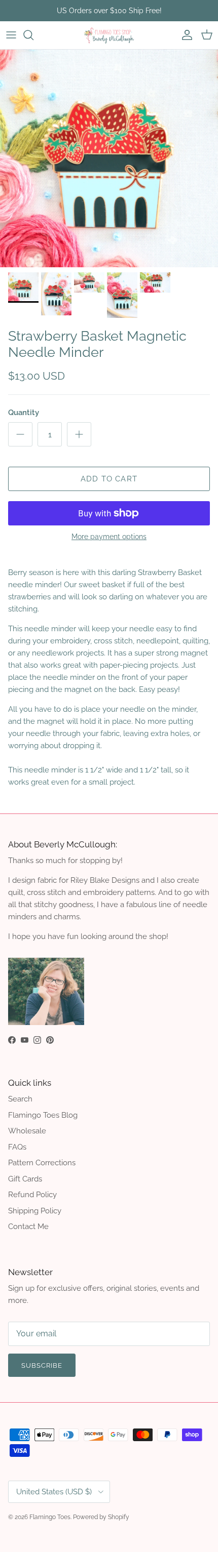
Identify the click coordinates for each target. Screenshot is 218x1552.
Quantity (23, 412)
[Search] (33, 35)
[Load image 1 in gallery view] (109, 158)
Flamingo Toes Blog (43, 1115)
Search (20, 1099)
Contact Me (28, 1226)
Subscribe (41, 1365)
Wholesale (27, 1130)
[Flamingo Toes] (109, 35)
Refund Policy (32, 1194)
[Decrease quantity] (20, 434)
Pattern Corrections (42, 1162)
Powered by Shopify (101, 1517)
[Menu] (11, 35)
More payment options (109, 537)
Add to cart (109, 478)
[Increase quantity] (79, 434)
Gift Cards (25, 1178)
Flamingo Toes (49, 1517)
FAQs (17, 1147)
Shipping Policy (34, 1210)
